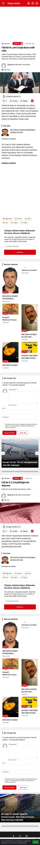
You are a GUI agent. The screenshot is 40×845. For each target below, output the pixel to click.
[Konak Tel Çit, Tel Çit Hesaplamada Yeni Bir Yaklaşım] (20, 453)
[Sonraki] (36, 453)
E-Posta (5, 417)
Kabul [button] (35, 842)
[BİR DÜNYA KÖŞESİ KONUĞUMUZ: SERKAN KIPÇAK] (20, 132)
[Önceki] (3, 453)
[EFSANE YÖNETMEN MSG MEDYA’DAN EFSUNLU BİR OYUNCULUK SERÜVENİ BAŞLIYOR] (30, 355)
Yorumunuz (13, 389)
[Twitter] (20, 836)
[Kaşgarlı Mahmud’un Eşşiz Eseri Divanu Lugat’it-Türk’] (10, 322)
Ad (4, 408)
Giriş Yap (23, 433)
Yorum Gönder (9, 433)
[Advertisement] (20, 23)
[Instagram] (26, 836)
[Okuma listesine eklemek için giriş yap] (32, 101)
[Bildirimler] (36, 3)
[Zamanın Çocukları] (20, 139)
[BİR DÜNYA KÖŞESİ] (10, 355)
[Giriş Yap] (32, 3)
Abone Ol (20, 252)
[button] (28, 3)
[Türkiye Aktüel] (13, 3)
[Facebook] (13, 836)
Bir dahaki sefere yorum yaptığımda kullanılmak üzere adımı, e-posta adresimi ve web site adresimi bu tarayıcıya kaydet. (21, 426)
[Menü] (4, 3)
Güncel (10, 64)
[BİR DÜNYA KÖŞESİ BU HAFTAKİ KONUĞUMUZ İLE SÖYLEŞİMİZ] (30, 322)
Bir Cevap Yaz (10, 378)
